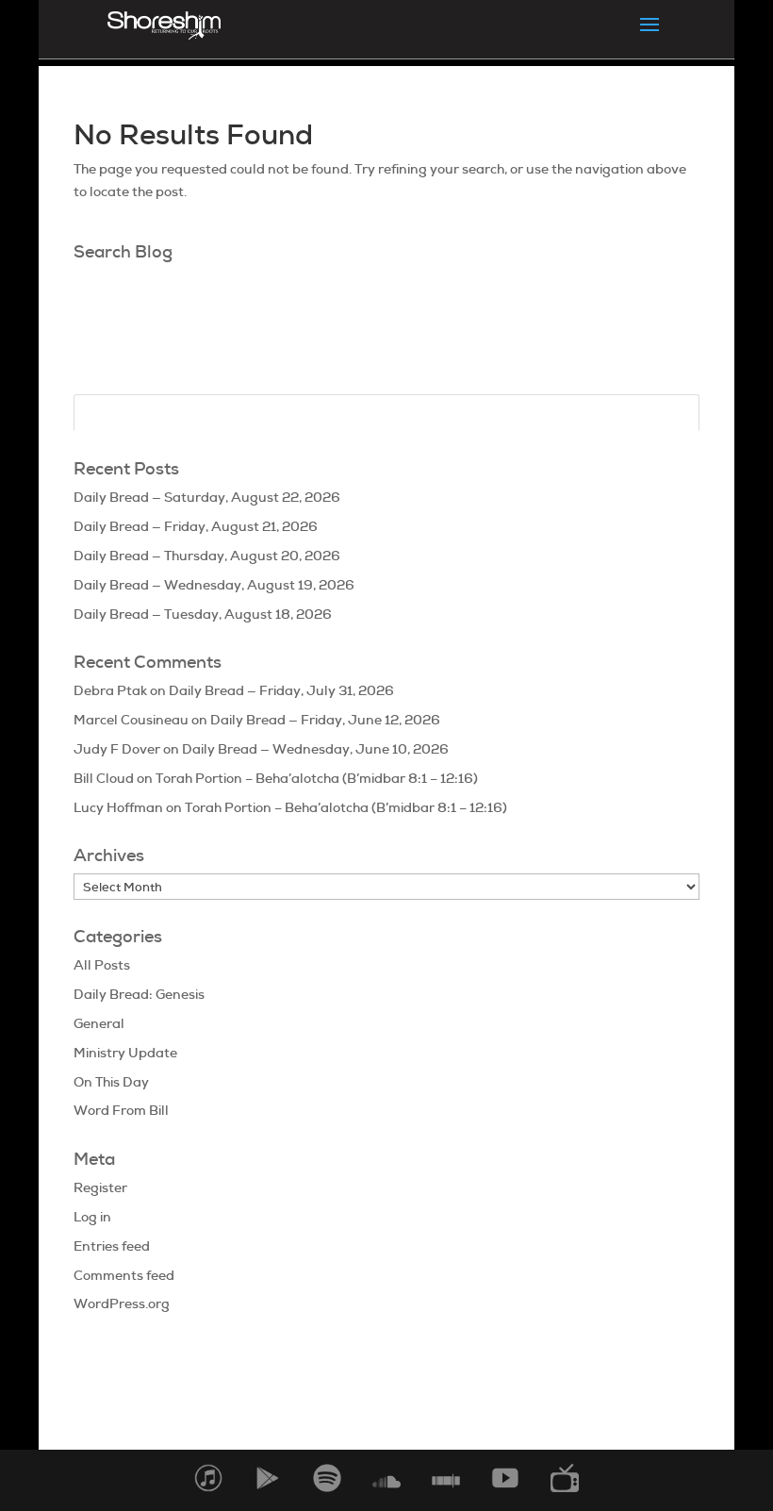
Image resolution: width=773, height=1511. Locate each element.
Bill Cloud (104, 778)
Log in (92, 1216)
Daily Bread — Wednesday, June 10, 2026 (315, 748)
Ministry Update (125, 1052)
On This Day (111, 1081)
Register (100, 1187)
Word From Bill (121, 1110)
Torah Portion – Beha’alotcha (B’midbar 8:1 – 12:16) (317, 778)
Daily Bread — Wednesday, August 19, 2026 (214, 584)
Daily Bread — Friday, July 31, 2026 (281, 690)
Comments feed (124, 1275)
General (99, 1023)
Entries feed (112, 1245)
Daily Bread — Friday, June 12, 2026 (325, 719)
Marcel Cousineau (131, 719)
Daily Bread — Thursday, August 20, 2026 (207, 555)
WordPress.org (122, 1303)
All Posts (102, 964)
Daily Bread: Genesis (139, 994)
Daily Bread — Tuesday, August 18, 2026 (203, 614)
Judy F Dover (117, 748)
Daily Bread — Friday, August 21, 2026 (196, 526)
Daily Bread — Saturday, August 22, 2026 (207, 497)
